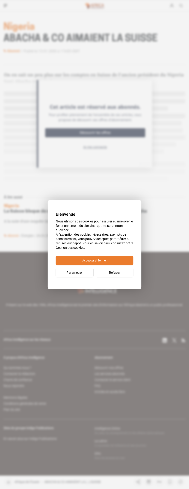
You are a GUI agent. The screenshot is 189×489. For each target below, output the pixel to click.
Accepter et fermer (94, 260)
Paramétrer (74, 272)
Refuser (114, 272)
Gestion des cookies (70, 247)
